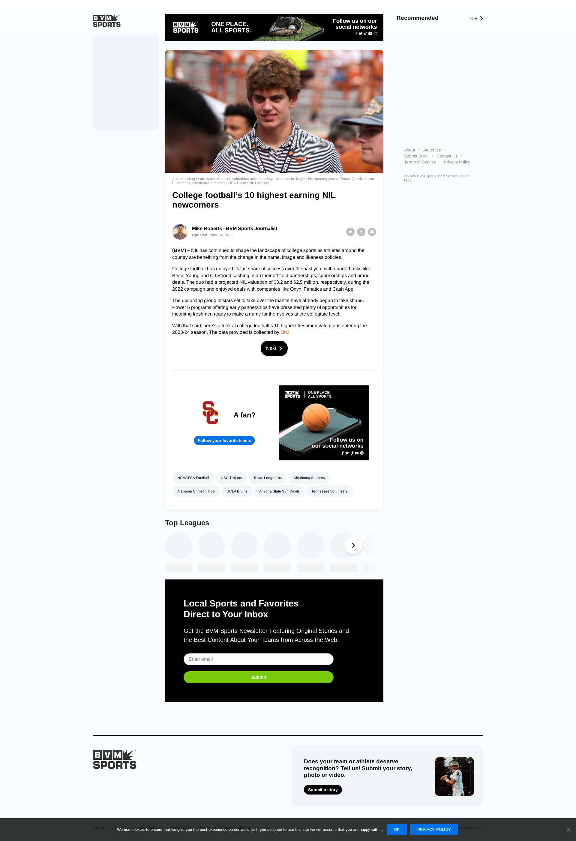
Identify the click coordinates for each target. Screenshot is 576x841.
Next (271, 348)
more (473, 18)
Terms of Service (420, 162)
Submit (258, 677)
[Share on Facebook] (361, 232)
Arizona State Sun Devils (279, 491)
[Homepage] (107, 20)
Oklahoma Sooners (309, 478)
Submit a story (323, 789)
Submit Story (416, 156)
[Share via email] (372, 232)
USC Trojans (231, 478)
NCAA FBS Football (193, 478)
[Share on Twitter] (350, 232)
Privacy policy (434, 829)
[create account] (224, 422)
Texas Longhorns (268, 478)
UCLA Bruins (237, 491)
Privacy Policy (457, 162)
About (409, 150)
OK (397, 829)
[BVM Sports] (114, 759)
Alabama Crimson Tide (196, 491)
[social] (274, 27)
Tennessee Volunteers (329, 491)
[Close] (569, 830)
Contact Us (447, 156)
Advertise (432, 150)
